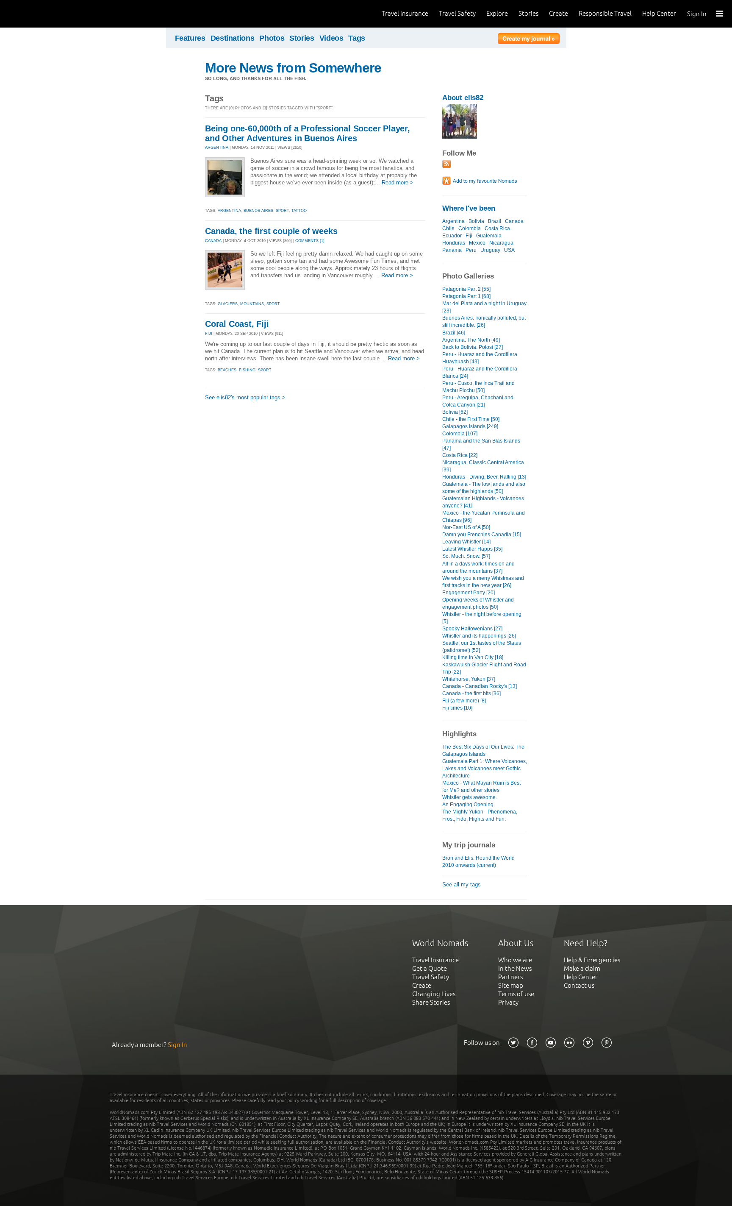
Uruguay (490, 250)
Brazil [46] (453, 333)
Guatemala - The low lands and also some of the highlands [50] (483, 487)
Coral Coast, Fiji (237, 324)
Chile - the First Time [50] (470, 419)
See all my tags (461, 884)
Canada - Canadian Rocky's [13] (479, 686)
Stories (528, 13)
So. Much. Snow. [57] (466, 556)
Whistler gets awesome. (469, 797)
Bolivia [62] (455, 412)
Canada (514, 221)
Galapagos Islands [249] (470, 426)
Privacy (508, 1002)
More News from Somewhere (293, 67)
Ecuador (452, 236)
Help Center (659, 13)
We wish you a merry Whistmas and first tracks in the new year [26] (483, 581)
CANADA (213, 241)
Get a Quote (429, 968)
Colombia (469, 228)
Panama (452, 250)
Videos (331, 38)
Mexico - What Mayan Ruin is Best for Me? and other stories (481, 786)
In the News (515, 968)
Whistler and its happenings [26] (479, 636)
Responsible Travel (605, 13)
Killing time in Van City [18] (472, 657)
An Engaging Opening (468, 805)
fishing (247, 370)
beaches (227, 370)
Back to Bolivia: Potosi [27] (472, 347)
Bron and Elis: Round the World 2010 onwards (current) (478, 861)
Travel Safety (457, 13)
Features (190, 38)
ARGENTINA (216, 147)
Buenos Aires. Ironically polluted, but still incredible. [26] (484, 321)
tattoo (299, 211)
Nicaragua (501, 243)
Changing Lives (433, 993)
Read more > (397, 182)
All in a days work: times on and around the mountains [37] (478, 567)
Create (558, 13)
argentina (229, 211)
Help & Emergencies (592, 960)
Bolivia (476, 221)
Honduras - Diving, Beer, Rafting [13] (484, 477)
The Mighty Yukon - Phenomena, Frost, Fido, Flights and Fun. (479, 815)
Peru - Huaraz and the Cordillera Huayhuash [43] (479, 358)
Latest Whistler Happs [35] (472, 549)
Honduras (453, 243)
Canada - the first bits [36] (471, 693)
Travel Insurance (405, 13)
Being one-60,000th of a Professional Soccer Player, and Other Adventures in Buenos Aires (307, 133)
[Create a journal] (528, 40)
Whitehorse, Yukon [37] (468, 679)
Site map (510, 985)
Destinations (233, 38)
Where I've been (468, 208)
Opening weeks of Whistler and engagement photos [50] (478, 603)
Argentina (453, 221)
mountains (252, 304)
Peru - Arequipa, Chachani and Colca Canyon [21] (477, 401)
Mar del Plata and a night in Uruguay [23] (484, 307)
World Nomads (44, 14)
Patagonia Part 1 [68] (466, 296)
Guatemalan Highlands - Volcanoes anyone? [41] (483, 502)
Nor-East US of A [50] (466, 527)
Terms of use (516, 993)
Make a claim (582, 968)
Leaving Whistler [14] (466, 542)
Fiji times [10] (457, 708)
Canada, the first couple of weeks (271, 231)
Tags (356, 38)
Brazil (494, 221)
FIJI (208, 333)
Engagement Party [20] (468, 593)
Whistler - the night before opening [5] (481, 617)
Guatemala (489, 236)
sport (282, 211)
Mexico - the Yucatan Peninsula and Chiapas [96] (483, 516)
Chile (448, 228)
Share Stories (431, 1002)
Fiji (469, 236)
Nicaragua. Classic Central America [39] (483, 466)
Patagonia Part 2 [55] (466, 289)
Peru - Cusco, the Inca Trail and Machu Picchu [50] (478, 386)
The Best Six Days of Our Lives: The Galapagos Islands (483, 750)
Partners (510, 976)
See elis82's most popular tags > (245, 397)
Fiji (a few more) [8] (464, 701)
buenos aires (258, 211)
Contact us (579, 985)
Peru (471, 250)
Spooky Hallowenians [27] (472, 629)
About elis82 (462, 98)
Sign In (697, 13)
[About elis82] (459, 137)
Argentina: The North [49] (471, 340)
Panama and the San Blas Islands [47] (481, 444)
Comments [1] (309, 241)
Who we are (515, 960)
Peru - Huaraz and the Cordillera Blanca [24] (479, 372)
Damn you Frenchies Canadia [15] (481, 535)
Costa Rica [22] (459, 455)
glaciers (228, 304)
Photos (271, 38)
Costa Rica (497, 228)
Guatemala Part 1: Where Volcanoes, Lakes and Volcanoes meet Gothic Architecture (484, 768)
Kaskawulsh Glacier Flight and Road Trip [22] (484, 668)
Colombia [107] (459, 434)
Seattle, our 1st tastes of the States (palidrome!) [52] (481, 646)
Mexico (477, 243)
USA (509, 250)
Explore (497, 13)
